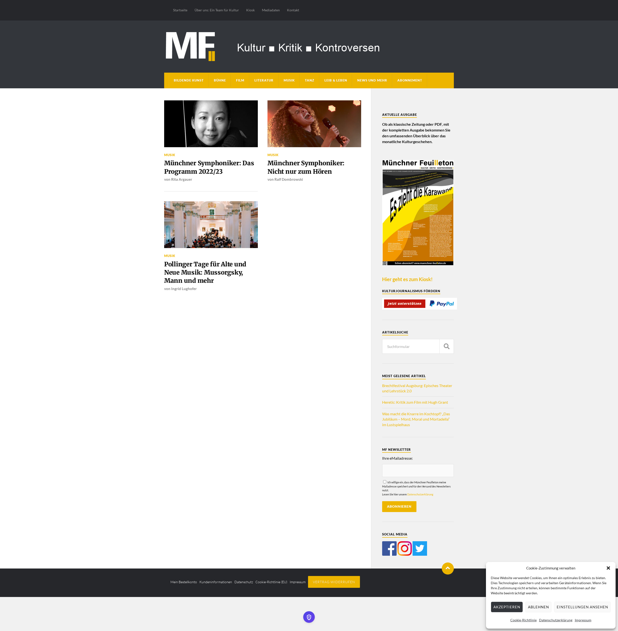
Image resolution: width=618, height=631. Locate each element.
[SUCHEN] (446, 346)
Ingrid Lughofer (184, 288)
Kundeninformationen (215, 582)
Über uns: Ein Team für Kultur (217, 10)
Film (240, 80)
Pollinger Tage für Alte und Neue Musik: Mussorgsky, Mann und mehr (205, 272)
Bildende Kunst (189, 80)
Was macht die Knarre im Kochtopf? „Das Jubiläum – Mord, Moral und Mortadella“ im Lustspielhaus (416, 419)
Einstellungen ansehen (582, 607)
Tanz (309, 80)
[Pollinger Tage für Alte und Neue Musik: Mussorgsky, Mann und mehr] (211, 224)
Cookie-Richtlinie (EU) (271, 582)
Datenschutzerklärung (555, 620)
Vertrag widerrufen (334, 582)
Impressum (583, 620)
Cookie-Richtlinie (523, 620)
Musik (289, 80)
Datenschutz (243, 582)
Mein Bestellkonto (183, 582)
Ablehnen (538, 607)
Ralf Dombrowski (288, 179)
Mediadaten (271, 10)
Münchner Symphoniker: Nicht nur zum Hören (305, 167)
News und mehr (372, 80)
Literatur (264, 80)
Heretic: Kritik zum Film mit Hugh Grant (415, 402)
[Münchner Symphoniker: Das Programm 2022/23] (211, 123)
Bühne (220, 80)
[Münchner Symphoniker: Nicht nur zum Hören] (314, 123)
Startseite (180, 10)
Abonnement (409, 80)
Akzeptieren (506, 607)
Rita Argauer (181, 179)
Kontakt (293, 10)
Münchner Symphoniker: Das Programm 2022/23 (209, 167)
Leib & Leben (335, 80)
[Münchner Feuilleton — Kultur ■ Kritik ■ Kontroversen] (309, 45)
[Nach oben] (448, 568)
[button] (608, 568)
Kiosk (250, 10)
